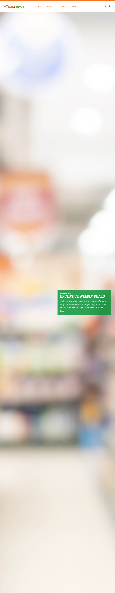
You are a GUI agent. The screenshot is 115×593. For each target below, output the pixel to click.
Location (39, 6)
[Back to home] (14, 6)
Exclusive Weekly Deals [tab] (111, 589)
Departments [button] (63, 6)
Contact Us (75, 6)
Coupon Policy (51, 6)
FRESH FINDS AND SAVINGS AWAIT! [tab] (111, 587)
